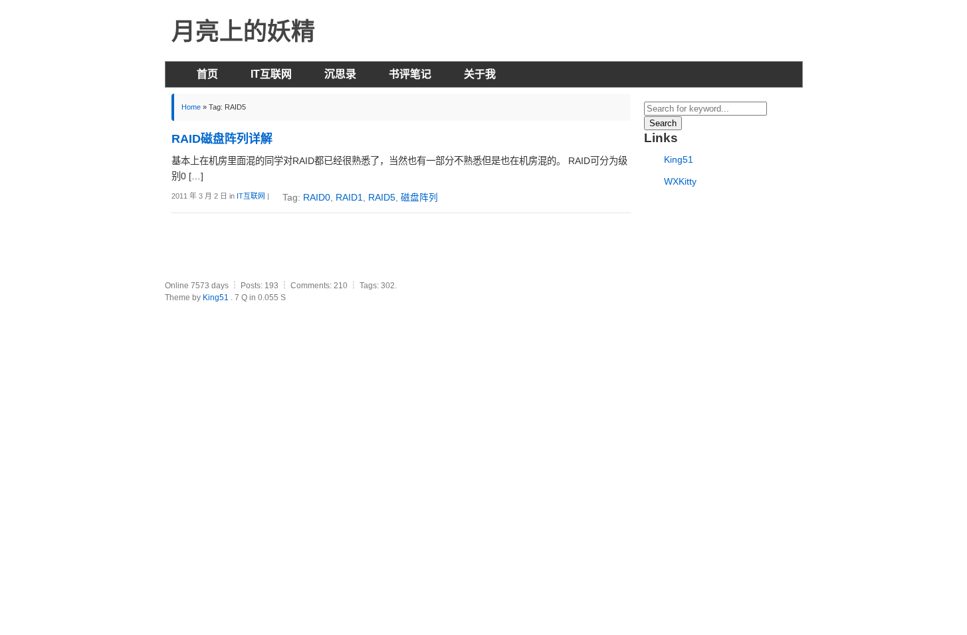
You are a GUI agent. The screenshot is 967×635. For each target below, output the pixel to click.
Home (191, 107)
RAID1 (349, 198)
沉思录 (340, 74)
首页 (207, 74)
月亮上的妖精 (243, 31)
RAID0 (316, 198)
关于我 (480, 74)
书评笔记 (410, 74)
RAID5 (381, 198)
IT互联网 (271, 74)
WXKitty (680, 181)
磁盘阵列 (419, 198)
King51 (678, 159)
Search (663, 123)
